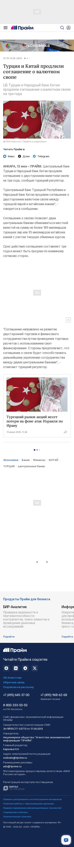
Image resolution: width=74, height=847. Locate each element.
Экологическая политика (17, 816)
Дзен (26, 156)
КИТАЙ (53, 459)
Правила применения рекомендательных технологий (32, 808)
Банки (26, 459)
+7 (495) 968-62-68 (53, 696)
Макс (11, 156)
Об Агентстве (12, 677)
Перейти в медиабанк (34, 141)
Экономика (37, 45)
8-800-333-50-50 (15, 707)
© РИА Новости (11, 141)
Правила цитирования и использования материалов (32, 799)
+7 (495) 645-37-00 (16, 695)
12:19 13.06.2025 (12, 58)
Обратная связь (14, 682)
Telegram (43, 156)
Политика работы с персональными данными (28, 803)
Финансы (39, 459)
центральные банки (31, 466)
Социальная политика (15, 812)
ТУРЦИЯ (9, 466)
